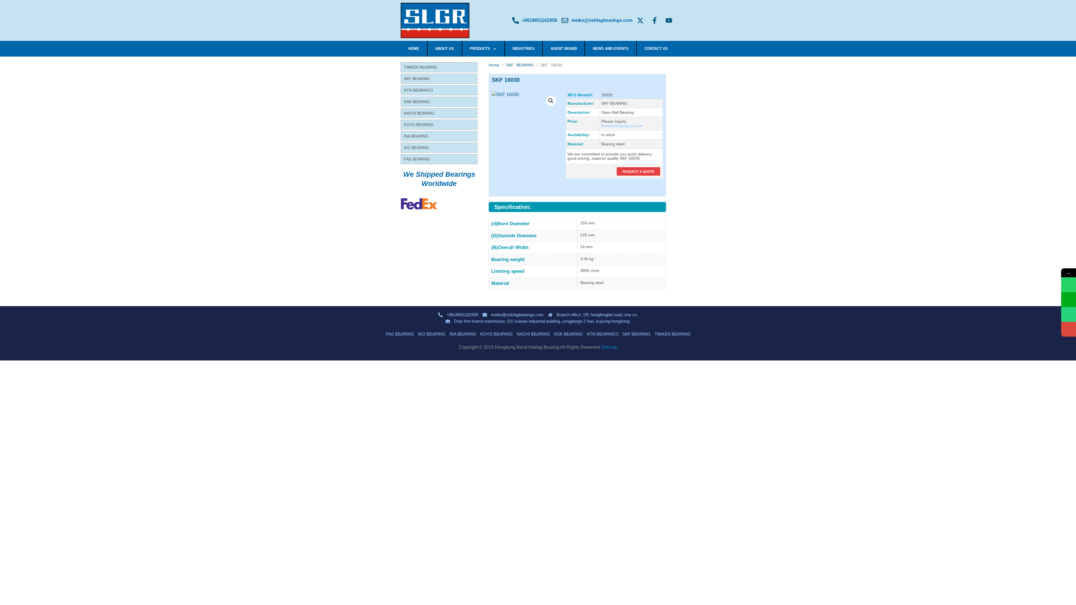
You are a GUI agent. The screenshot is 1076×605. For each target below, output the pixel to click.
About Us (444, 48)
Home (413, 48)
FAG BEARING (417, 159)
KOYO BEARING (418, 124)
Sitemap (609, 347)
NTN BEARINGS (418, 90)
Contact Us (656, 48)
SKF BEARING (417, 78)
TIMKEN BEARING (420, 67)
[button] (551, 101)
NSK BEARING (417, 101)
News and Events (611, 48)
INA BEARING (416, 136)
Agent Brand (564, 48)
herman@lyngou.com (621, 126)
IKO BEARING (416, 147)
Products (480, 48)
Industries (524, 48)
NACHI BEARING (419, 113)
